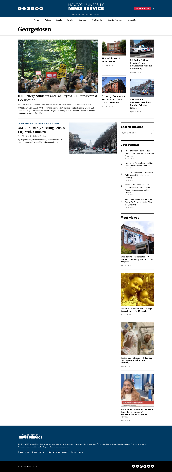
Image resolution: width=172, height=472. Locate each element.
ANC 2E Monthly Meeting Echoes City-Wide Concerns (41, 130)
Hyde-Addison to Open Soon (111, 60)
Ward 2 (58, 123)
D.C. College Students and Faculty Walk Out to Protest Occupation (57, 98)
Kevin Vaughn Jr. (68, 104)
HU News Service (39, 136)
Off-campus (35, 123)
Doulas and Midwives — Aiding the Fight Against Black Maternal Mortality (139, 175)
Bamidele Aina (23, 104)
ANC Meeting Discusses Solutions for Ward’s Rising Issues (140, 103)
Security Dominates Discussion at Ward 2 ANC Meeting (113, 99)
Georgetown (23, 123)
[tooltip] (20, 8)
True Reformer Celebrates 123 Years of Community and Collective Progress (139, 153)
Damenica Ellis (39, 104)
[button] (151, 132)
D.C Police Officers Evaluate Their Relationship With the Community (141, 64)
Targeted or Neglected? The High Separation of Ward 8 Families (136, 309)
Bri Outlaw (53, 104)
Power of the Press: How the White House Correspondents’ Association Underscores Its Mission (137, 413)
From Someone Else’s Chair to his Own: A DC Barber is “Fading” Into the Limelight (139, 202)
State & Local (48, 123)
